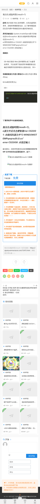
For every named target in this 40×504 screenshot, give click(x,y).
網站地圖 (21, 496)
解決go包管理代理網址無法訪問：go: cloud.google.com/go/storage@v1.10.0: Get (11, 324)
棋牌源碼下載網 (5, 3)
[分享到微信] (4, 276)
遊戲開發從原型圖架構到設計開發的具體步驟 (11, 376)
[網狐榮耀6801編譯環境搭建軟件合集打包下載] (11, 337)
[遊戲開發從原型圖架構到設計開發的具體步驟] (11, 363)
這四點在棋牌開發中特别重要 (29, 376)
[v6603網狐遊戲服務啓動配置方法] (11, 416)
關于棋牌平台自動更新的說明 (11, 402)
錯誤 (31, 270)
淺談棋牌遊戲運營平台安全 (29, 402)
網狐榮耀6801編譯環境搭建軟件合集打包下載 (11, 350)
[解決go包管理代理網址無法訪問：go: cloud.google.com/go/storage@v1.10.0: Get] (11, 311)
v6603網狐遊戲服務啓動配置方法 (11, 428)
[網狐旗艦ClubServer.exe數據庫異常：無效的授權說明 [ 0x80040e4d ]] (29, 311)
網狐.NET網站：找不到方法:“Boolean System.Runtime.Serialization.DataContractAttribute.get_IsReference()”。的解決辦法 (29, 428)
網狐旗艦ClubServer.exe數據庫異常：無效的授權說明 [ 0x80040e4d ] (29, 324)
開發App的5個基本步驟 (28, 350)
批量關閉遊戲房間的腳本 (28, 288)
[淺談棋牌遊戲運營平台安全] (29, 389)
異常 (4, 26)
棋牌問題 (15, 18)
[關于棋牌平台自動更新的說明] (11, 389)
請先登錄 (20, 183)
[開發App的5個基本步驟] (29, 337)
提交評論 (32, 456)
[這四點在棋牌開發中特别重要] (29, 363)
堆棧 (14, 26)
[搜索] (28, 3)
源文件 (31, 42)
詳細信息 (29, 28)
